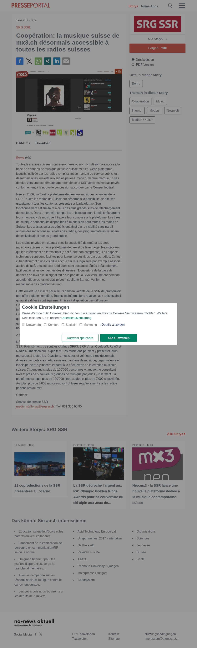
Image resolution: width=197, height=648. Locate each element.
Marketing (90, 324)
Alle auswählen (119, 338)
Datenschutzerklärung (76, 317)
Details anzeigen (113, 324)
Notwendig (33, 324)
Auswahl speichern (80, 338)
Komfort (53, 324)
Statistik (71, 324)
